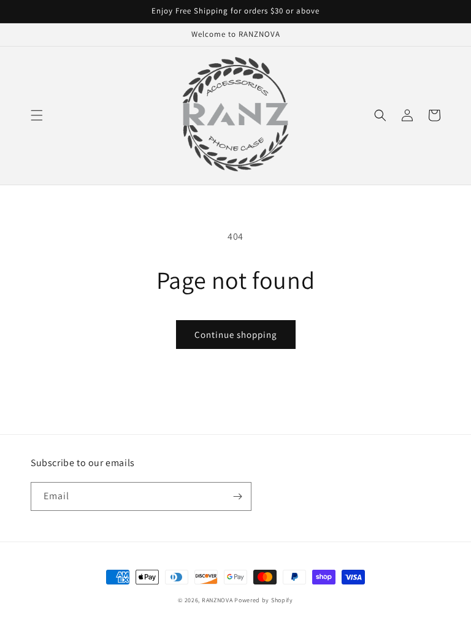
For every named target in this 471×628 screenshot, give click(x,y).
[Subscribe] (237, 496)
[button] (36, 115)
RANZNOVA (217, 600)
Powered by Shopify (263, 600)
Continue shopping (235, 334)
